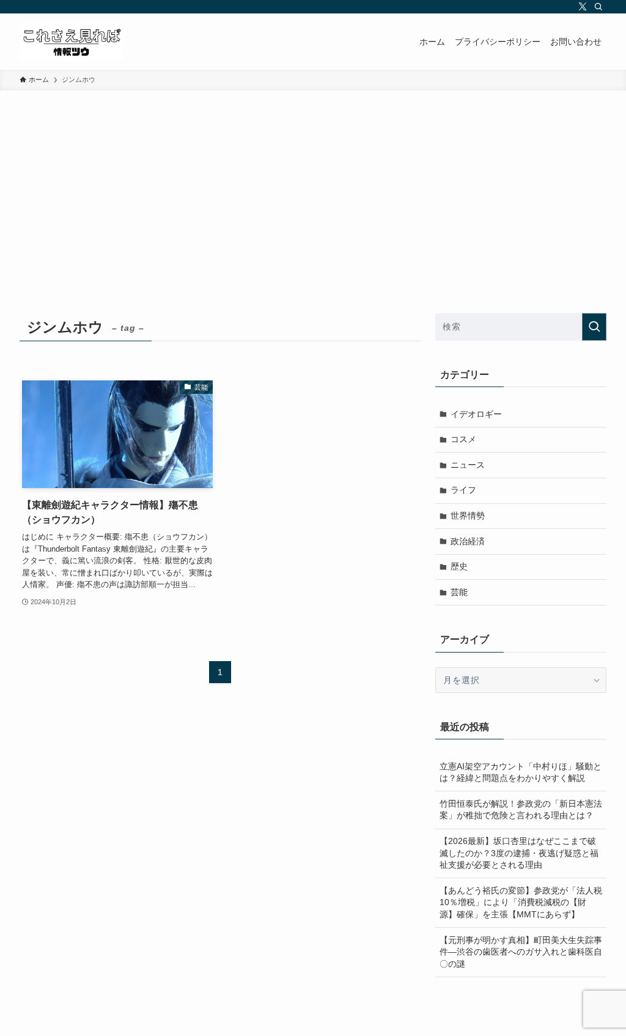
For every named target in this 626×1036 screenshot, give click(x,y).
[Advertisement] (313, 182)
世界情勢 (468, 515)
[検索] (598, 6)
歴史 (459, 566)
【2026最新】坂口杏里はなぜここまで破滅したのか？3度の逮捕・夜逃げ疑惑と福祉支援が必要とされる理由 (519, 853)
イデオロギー (476, 414)
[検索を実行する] (594, 327)
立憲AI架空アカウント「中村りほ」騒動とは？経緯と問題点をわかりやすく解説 (521, 772)
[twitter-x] (583, 6)
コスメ (463, 439)
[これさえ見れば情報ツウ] (71, 41)
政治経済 (468, 541)
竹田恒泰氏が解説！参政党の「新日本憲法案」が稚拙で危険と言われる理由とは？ (521, 810)
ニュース (468, 465)
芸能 (459, 592)
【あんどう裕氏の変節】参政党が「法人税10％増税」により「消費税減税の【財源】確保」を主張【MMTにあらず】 (521, 902)
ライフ (463, 490)
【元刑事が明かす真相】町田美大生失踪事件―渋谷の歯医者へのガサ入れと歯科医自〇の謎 (521, 952)
